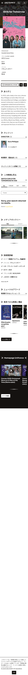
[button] (20, 229)
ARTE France (5, 58)
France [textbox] (5, 192)
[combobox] (14, 192)
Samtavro (16, 321)
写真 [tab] (7, 223)
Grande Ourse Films (7, 53)
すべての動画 (5, 396)
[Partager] (21, 85)
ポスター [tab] (20, 223)
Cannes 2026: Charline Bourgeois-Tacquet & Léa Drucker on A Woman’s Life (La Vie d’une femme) (10, 381)
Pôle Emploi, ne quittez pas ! (6, 324)
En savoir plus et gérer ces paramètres (11, 668)
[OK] (14, 672)
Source (3, 206)
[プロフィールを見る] (24, 3)
